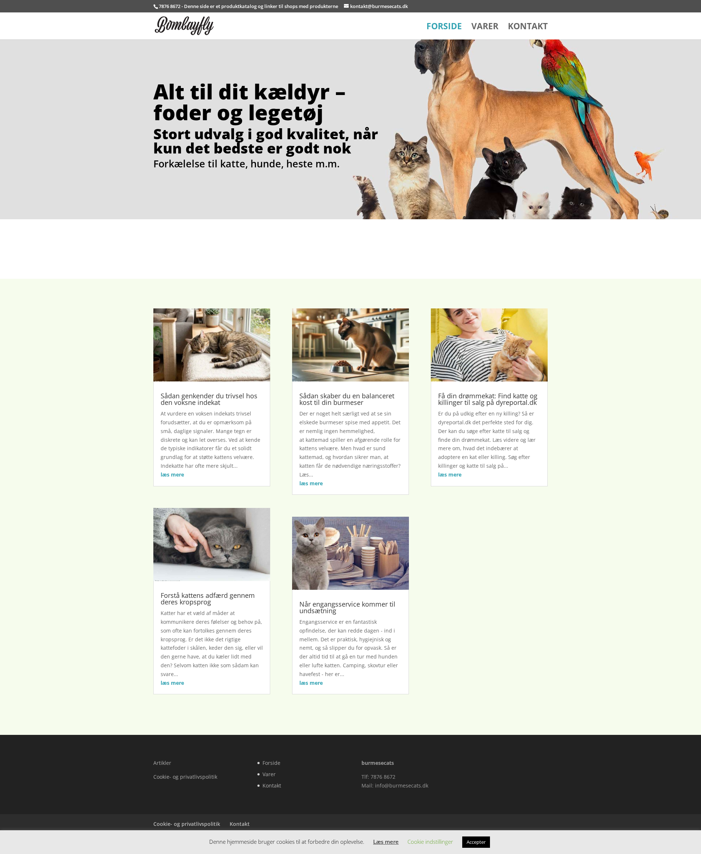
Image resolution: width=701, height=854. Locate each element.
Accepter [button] (476, 842)
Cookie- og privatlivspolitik (185, 776)
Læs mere (386, 841)
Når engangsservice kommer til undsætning (347, 607)
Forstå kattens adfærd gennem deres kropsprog (208, 598)
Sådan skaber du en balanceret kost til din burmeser (346, 399)
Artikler (162, 762)
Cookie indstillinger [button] (430, 841)
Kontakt (528, 27)
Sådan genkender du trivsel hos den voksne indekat (209, 399)
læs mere (172, 474)
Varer (484, 27)
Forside (444, 27)
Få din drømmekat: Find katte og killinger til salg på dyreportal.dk (487, 399)
